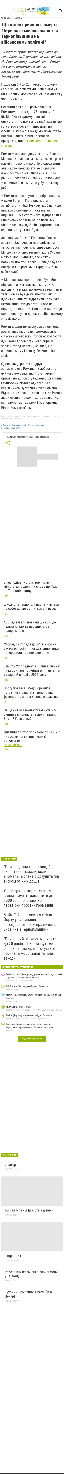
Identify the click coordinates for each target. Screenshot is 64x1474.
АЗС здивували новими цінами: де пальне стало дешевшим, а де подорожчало (30, 626)
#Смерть (5, 425)
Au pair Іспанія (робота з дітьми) (29, 1210)
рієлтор (10, 1165)
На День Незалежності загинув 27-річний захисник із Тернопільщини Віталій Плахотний (30, 714)
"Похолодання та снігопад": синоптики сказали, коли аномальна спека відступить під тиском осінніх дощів (31, 874)
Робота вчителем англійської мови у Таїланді (31, 1274)
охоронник (13, 1256)
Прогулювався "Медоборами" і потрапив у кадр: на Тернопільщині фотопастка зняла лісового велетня (31, 692)
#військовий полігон (10, 428)
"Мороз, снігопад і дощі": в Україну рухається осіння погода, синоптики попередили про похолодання (31, 648)
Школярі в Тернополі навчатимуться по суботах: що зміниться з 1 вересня (32, 606)
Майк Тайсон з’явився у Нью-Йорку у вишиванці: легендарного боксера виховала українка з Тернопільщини (32, 922)
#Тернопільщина (36, 425)
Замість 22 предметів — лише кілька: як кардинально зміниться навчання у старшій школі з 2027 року (32, 670)
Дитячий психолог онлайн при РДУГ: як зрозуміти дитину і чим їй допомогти (32, 736)
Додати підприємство (32, 1038)
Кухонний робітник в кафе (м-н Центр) (28, 1294)
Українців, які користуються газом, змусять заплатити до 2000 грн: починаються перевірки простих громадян (28, 898)
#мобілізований (18, 425)
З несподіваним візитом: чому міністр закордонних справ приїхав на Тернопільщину (31, 586)
